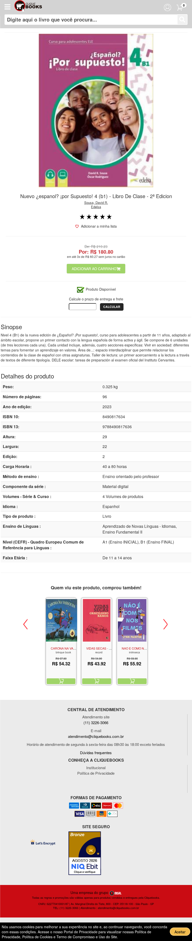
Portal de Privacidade (81, 931)
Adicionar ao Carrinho (94, 268)
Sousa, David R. (96, 202)
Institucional (96, 767)
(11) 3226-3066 (96, 722)
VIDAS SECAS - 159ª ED (103, 648)
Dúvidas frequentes (96, 752)
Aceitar (180, 931)
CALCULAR (111, 306)
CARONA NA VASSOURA (68, 648)
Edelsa (96, 206)
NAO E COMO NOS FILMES (141, 648)
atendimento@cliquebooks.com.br (96, 736)
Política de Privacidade (95, 773)
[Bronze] (84, 853)
